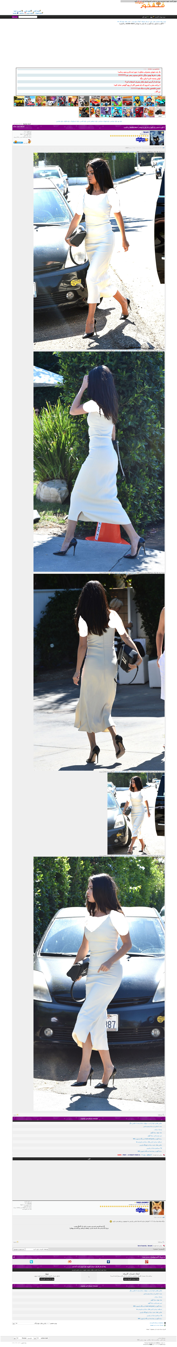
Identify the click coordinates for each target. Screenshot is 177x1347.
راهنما (14, 13)
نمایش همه (146, 1257)
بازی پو (120, 121)
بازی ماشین (59, 121)
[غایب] (135, 1202)
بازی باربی (29, 13)
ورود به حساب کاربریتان (47, 1279)
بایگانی (149, 1340)
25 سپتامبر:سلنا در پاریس (154, 1148)
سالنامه (22, 13)
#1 (164, 147)
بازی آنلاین (36, 11)
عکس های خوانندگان (124, 21)
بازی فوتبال (38, 13)
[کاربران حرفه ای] (29, 143)
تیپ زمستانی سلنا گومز (155, 1135)
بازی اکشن (83, 121)
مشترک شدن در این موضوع (156, 1325)
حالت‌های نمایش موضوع (18, 126)
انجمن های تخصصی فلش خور (158, 21)
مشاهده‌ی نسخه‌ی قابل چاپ (156, 1322)
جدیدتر (156, 1249)
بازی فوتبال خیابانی (103, 121)
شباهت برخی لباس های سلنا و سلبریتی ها (149, 1142)
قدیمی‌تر (161, 1249)
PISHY (127, 147)
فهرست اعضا (17, 11)
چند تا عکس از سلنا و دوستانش (152, 1126)
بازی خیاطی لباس (92, 121)
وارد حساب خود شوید (121, 151)
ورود (151, 17)
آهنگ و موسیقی (136, 21)
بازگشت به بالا (155, 1340)
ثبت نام (144, 17)
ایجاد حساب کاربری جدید (131, 1279)
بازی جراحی (113, 121)
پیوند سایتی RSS (141, 1340)
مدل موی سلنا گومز (156, 1132)
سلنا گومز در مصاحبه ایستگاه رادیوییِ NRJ (150, 1151)
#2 (164, 1217)
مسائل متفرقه (145, 21)
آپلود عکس (27, 11)
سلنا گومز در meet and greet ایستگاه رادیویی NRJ (147, 1139)
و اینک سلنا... (158, 1129)
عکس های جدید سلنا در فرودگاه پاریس (151, 1145)
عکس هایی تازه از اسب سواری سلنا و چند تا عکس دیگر (146, 1123)
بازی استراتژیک (75, 121)
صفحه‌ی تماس (161, 1338)
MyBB (150, 1344)
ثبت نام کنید (132, 151)
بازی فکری (67, 121)
